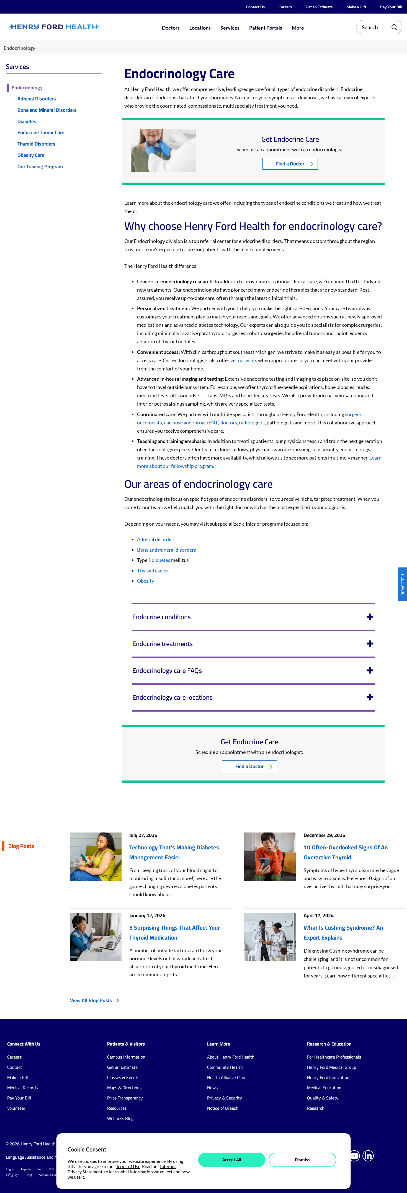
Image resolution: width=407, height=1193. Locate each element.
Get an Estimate (319, 6)
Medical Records (22, 1087)
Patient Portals (265, 28)
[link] (74, 27)
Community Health (225, 1067)
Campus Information (126, 1057)
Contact (14, 1067)
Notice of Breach (222, 1108)
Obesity (145, 581)
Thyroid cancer (153, 570)
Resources (117, 1108)
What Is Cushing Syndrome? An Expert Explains (343, 933)
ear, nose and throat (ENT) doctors (200, 422)
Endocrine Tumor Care (40, 133)
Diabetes (26, 122)
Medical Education (324, 1087)
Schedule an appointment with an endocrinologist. (290, 149)
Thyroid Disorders (36, 144)
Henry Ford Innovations (329, 1077)
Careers (285, 6)
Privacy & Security (224, 1098)
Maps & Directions (124, 1087)
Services (229, 28)
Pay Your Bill (391, 6)
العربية (40, 1169)
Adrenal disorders (156, 539)
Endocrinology (27, 88)
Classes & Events (123, 1077)
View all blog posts (91, 1000)
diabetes (161, 560)
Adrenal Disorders (36, 99)
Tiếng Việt (12, 1175)
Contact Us (255, 6)
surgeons (355, 414)
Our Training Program (40, 167)
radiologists (252, 422)
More (298, 28)
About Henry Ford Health (230, 1057)
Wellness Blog (120, 1118)
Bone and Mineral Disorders (47, 110)
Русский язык (47, 1175)
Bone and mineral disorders (166, 550)
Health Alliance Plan (226, 1077)
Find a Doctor (290, 163)
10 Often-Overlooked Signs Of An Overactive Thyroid (346, 852)
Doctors (171, 28)
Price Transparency (125, 1098)
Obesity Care (30, 155)
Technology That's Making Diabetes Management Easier (174, 852)
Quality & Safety (322, 1098)
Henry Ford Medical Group (331, 1067)
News (212, 1087)
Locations (200, 28)
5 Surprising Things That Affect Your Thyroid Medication (174, 933)
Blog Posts (21, 846)
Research (315, 1108)
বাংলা (51, 1169)
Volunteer (16, 1108)
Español (26, 1169)
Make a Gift (356, 6)
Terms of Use (128, 1166)
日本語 (28, 1175)
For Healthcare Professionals (334, 1057)
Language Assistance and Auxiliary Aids (43, 1157)
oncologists (149, 422)
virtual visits (243, 360)
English (10, 1169)
